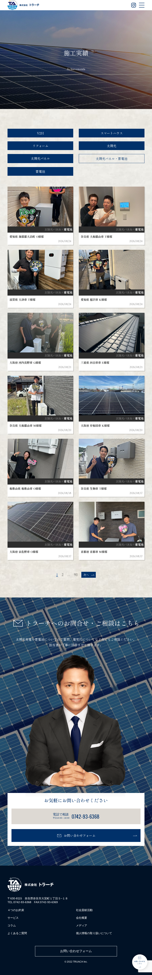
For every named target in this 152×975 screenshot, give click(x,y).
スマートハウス (112, 133)
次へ (86, 575)
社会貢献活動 (84, 910)
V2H (40, 133)
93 (75, 574)
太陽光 (111, 145)
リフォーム (40, 145)
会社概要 (81, 917)
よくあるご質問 (17, 933)
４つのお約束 (16, 910)
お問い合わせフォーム (79, 835)
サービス (13, 917)
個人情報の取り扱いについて (94, 933)
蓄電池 (40, 171)
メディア (81, 925)
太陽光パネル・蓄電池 (111, 158)
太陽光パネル (40, 158)
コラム (12, 925)
